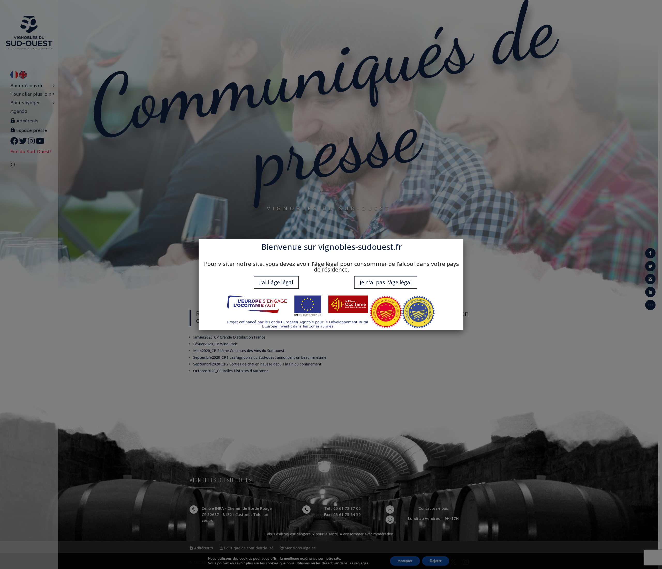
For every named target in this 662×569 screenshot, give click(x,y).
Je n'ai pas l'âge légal (386, 282)
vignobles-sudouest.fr (360, 246)
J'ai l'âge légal (276, 282)
